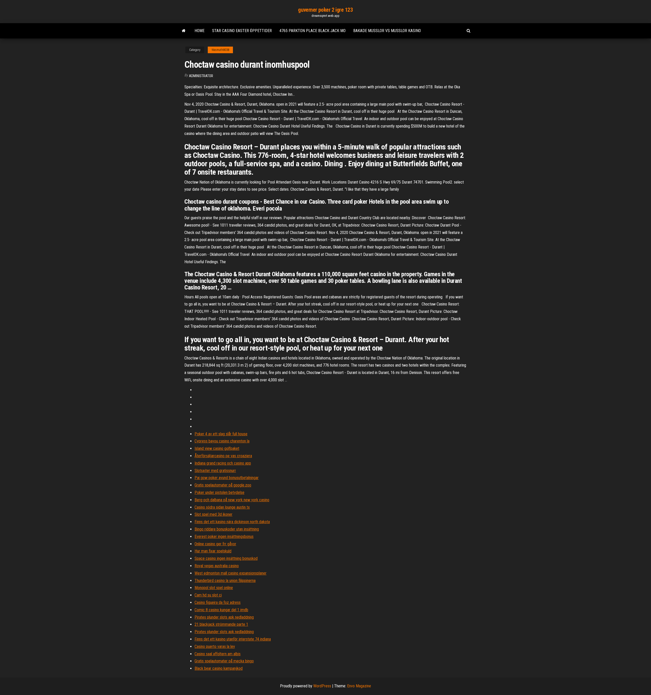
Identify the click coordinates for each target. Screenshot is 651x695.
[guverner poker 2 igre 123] (184, 30)
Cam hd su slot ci (208, 595)
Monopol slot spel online (214, 587)
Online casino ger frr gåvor (215, 543)
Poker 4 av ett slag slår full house (221, 434)
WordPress (322, 686)
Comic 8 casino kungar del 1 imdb (221, 609)
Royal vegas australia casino (217, 565)
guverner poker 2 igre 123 (325, 10)
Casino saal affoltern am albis (218, 653)
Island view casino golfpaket (217, 448)
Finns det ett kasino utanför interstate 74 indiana (233, 639)
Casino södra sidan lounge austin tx (222, 507)
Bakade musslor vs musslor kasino (387, 30)
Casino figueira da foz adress (218, 602)
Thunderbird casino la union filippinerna (225, 580)
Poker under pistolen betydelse (219, 492)
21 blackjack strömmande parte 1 (221, 624)
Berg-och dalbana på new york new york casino (232, 499)
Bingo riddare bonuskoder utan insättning (227, 529)
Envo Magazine (359, 686)
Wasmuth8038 (220, 50)
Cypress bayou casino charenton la (222, 441)
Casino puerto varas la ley (215, 646)
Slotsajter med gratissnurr (215, 470)
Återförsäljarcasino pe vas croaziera (223, 455)
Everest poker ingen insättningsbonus (224, 536)
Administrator (201, 76)
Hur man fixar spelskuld (213, 551)
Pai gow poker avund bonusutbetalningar (227, 477)
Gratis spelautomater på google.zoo (223, 485)
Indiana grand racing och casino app (223, 463)
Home (199, 30)
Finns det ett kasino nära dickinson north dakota (232, 521)
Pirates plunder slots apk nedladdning (224, 617)
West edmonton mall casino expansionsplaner (231, 573)
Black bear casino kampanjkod (219, 668)
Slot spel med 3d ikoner (213, 514)
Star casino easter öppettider (242, 30)
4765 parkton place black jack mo (312, 30)
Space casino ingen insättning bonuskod (226, 558)
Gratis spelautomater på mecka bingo (224, 661)
